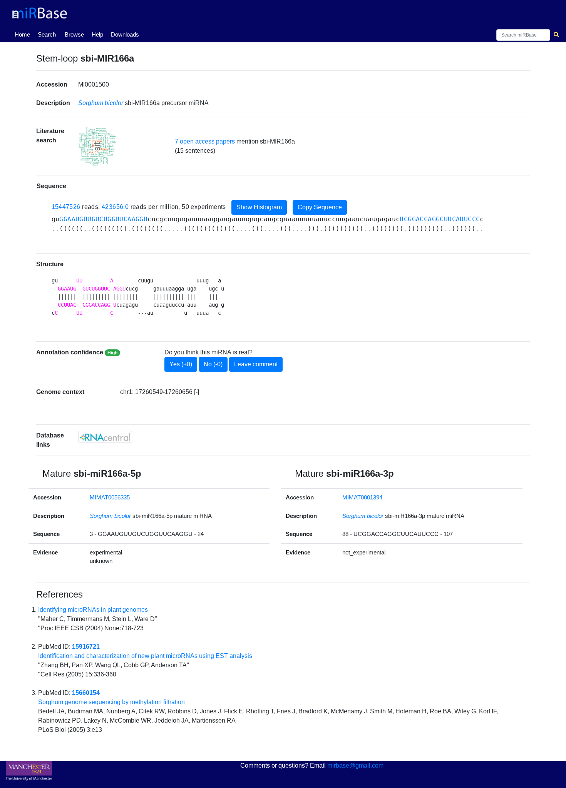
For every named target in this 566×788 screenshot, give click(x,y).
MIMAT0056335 (110, 497)
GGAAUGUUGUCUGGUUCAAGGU (103, 219)
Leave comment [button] (256, 364)
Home (23, 34)
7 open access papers (205, 141)
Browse (74, 34)
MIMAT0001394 (362, 497)
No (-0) (213, 364)
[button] (97, 146)
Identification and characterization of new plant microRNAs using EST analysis (145, 656)
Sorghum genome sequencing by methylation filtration (111, 702)
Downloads (125, 34)
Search (47, 34)
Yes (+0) (180, 364)
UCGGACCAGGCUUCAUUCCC (440, 219)
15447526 (66, 207)
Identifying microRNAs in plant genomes (93, 609)
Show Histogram (259, 207)
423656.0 (115, 207)
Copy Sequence (320, 207)
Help (97, 34)
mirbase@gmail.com (355, 765)
